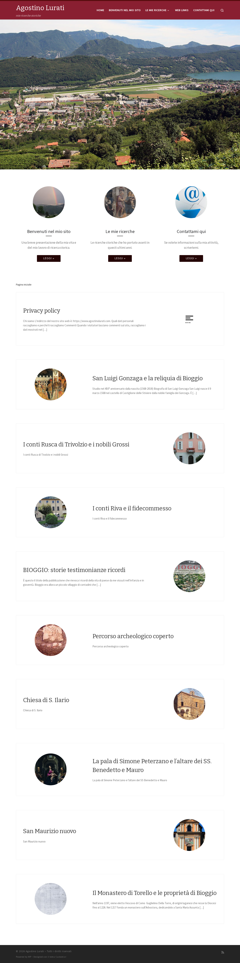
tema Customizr (58, 957)
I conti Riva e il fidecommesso (131, 508)
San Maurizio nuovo (49, 831)
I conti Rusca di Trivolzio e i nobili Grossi (76, 444)
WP (29, 957)
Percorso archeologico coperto (133, 636)
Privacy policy (41, 310)
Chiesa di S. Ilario (46, 700)
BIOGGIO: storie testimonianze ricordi (74, 570)
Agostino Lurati (35, 951)
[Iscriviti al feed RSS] (222, 952)
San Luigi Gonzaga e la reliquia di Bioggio (147, 378)
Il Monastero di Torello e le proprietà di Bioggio (154, 893)
